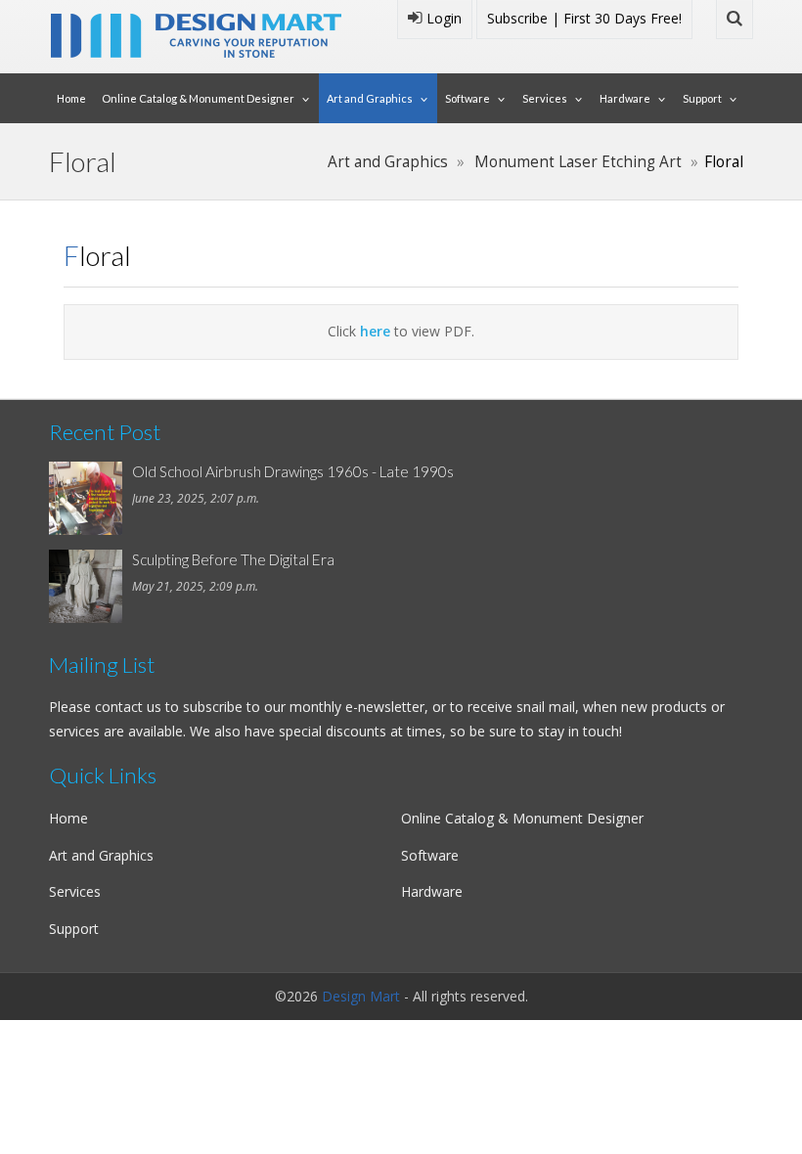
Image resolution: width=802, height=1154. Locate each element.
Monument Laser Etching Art (578, 162)
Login (442, 18)
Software (467, 98)
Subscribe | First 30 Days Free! (584, 18)
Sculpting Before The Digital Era (233, 559)
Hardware (625, 98)
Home (71, 98)
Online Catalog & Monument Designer (198, 98)
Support (702, 98)
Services (544, 98)
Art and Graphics (370, 98)
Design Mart (361, 996)
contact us (128, 706)
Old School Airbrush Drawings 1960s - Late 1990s (293, 471)
